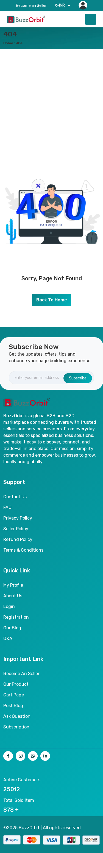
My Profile (13, 585)
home (8, 43)
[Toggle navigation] (90, 19)
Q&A (7, 638)
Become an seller (21, 673)
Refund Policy (17, 539)
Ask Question (16, 716)
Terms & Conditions (23, 550)
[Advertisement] (51, 103)
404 (19, 43)
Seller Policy (15, 528)
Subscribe (78, 378)
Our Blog (12, 627)
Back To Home (51, 299)
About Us (12, 595)
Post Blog (13, 705)
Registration (16, 617)
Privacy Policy (17, 518)
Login (9, 606)
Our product (16, 684)
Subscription (16, 727)
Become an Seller (31, 5)
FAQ (7, 507)
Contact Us (15, 496)
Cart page (13, 695)
